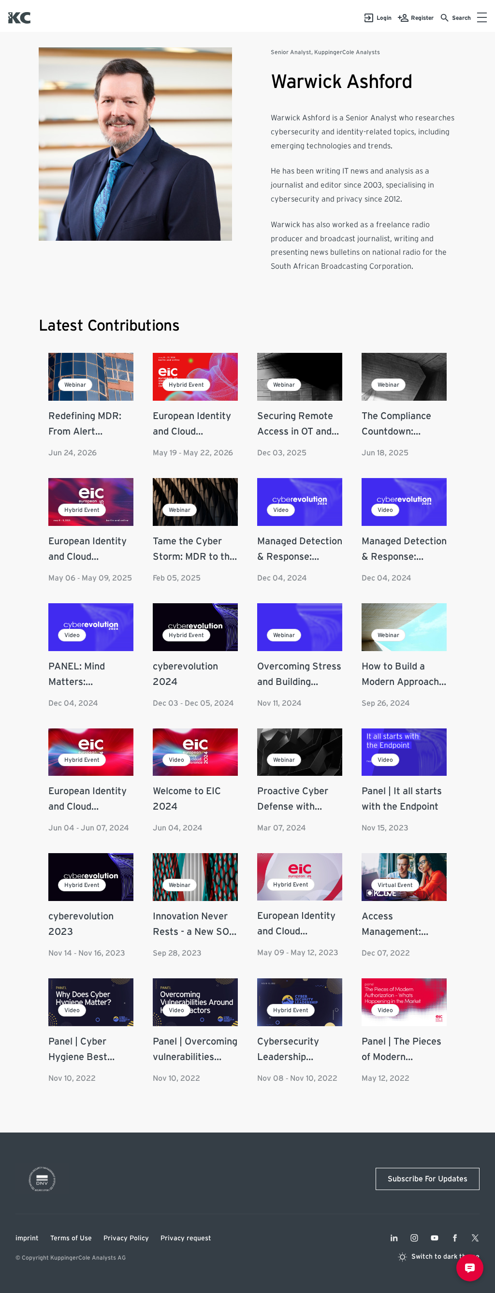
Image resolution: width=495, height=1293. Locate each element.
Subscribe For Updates (427, 1179)
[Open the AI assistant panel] (469, 1267)
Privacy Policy (126, 1238)
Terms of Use (71, 1238)
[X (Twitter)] (475, 1238)
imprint (27, 1238)
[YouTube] (434, 1238)
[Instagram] (414, 1238)
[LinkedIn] (394, 1238)
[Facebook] (455, 1238)
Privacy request (185, 1238)
